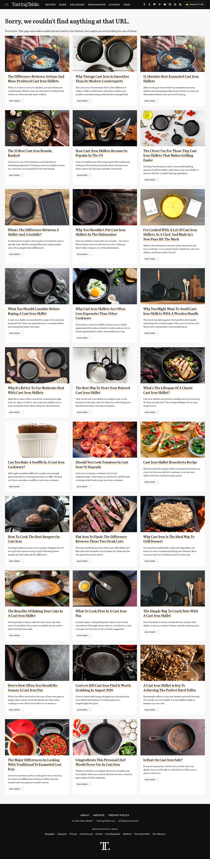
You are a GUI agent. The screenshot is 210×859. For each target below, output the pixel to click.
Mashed (127, 833)
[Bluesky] (164, 5)
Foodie (99, 833)
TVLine (73, 833)
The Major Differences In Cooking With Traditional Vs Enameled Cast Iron (35, 764)
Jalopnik (61, 833)
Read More (14, 101)
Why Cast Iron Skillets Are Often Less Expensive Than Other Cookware (100, 313)
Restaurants (96, 4)
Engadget (49, 833)
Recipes (50, 4)
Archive (98, 815)
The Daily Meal (141, 833)
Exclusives (77, 4)
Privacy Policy (119, 815)
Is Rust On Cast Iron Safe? (163, 760)
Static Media (86, 820)
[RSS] (180, 5)
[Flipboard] (154, 5)
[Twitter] (149, 5)
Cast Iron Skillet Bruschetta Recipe (170, 462)
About (84, 815)
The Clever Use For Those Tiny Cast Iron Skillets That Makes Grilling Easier (170, 155)
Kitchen (114, 4)
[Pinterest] (159, 5)
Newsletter (196, 4)
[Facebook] (144, 5)
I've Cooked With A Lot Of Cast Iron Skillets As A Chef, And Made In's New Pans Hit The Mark (170, 234)
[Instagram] (170, 5)
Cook (126, 4)
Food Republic (112, 833)
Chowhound (86, 833)
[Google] (175, 5)
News (62, 4)
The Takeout (158, 833)
